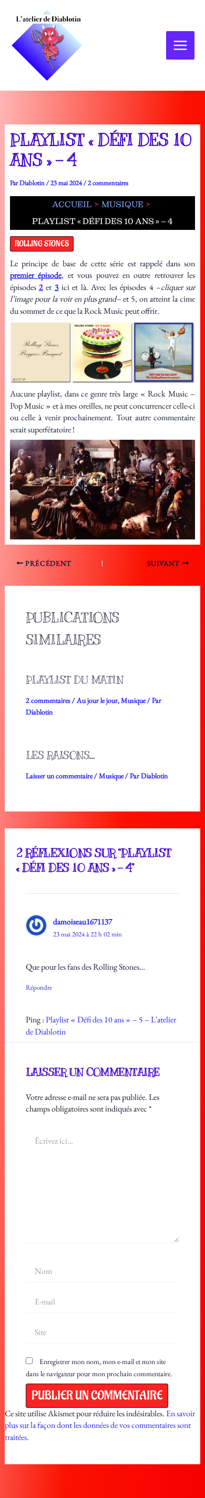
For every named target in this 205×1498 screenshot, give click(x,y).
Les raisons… (60, 755)
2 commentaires (108, 182)
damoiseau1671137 (82, 921)
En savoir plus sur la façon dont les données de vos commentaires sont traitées (100, 1425)
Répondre (39, 987)
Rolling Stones (42, 244)
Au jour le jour (97, 700)
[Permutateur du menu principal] (180, 45)
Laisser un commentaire (59, 775)
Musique (133, 700)
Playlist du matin (75, 680)
